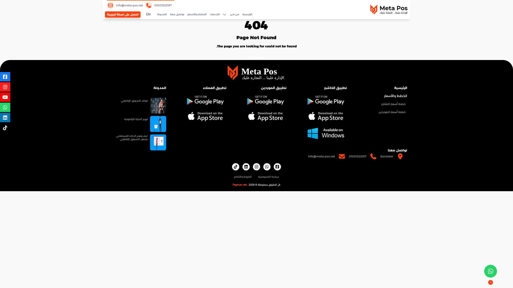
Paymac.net (240, 184)
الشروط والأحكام (243, 176)
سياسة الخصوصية (268, 176)
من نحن (234, 14)
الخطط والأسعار (197, 14)
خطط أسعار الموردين (392, 112)
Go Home (256, 57)
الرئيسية (247, 14)
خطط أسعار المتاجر (393, 104)
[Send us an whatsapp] (490, 271)
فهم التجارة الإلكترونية (136, 119)
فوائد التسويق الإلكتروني (134, 100)
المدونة (162, 14)
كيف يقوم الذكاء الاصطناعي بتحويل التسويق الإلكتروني (132, 137)
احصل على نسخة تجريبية (122, 14)
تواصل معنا (177, 14)
